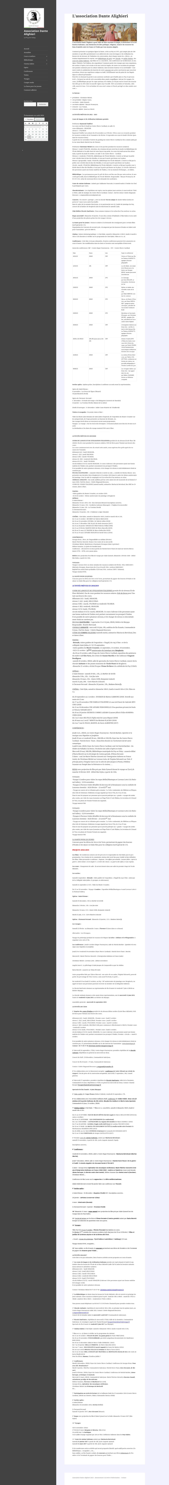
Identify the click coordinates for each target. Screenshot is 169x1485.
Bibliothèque (28, 60)
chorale (118, 58)
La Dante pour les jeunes (32, 86)
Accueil (26, 49)
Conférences (28, 71)
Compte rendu (29, 82)
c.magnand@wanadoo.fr (105, 1066)
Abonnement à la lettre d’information (107, 1478)
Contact (123, 1478)
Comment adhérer (30, 90)
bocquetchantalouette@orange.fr (89, 1085)
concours (108, 70)
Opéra (26, 67)
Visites (26, 75)
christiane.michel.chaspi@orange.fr (101, 1046)
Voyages (27, 79)
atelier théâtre (128, 58)
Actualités (27, 52)
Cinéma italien (29, 64)
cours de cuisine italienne (80, 61)
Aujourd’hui (40, 119)
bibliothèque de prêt (105, 58)
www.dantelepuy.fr (128, 1043)
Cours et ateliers (29, 56)
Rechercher (28, 101)
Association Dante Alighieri (36, 32)
